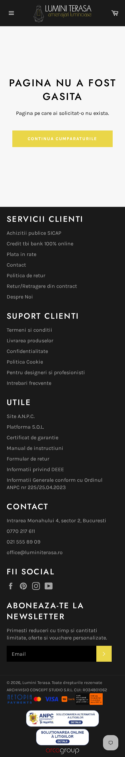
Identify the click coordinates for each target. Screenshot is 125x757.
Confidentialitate (27, 351)
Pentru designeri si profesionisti (46, 372)
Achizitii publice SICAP (34, 233)
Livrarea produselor (30, 340)
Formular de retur (28, 459)
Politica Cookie (25, 362)
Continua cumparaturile (62, 138)
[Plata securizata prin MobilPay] (33, 703)
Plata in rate (21, 254)
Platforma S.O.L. (25, 427)
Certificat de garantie (32, 437)
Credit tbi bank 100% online (40, 243)
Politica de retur (26, 275)
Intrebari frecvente (29, 383)
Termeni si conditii (29, 330)
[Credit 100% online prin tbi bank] (82, 703)
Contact (16, 265)
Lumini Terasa (36, 682)
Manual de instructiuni (35, 448)
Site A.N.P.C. (21, 416)
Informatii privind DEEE (35, 469)
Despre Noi (20, 297)
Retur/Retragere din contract (42, 286)
